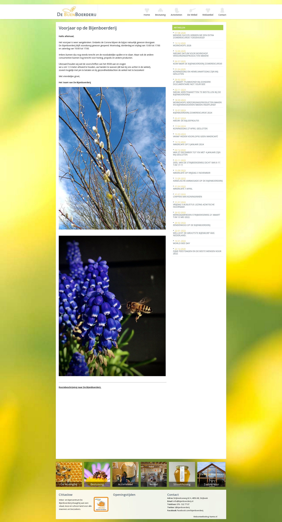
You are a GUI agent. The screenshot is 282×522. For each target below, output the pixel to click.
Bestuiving (160, 14)
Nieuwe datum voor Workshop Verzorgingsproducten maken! (190, 53)
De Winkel (192, 14)
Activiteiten (176, 14)
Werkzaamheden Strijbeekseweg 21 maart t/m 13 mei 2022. (196, 215)
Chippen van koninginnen (187, 195)
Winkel (153, 484)
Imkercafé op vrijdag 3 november (191, 171)
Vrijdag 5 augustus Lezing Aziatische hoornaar (193, 204)
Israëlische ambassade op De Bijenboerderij (198, 179)
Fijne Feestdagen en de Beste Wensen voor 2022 (197, 251)
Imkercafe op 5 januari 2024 (188, 143)
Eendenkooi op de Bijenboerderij (191, 223)
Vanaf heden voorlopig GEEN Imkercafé (195, 135)
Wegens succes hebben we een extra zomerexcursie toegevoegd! (193, 35)
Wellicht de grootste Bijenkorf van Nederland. (193, 233)
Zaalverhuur (211, 484)
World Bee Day (181, 242)
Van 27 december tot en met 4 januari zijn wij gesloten (196, 152)
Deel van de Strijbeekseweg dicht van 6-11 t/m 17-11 (196, 162)
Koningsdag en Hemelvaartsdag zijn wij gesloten (195, 71)
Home (147, 14)
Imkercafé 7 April (182, 187)
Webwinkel (207, 14)
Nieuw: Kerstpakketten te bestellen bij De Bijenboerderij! (197, 92)
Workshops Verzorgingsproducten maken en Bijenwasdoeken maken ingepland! (197, 102)
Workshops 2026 (182, 44)
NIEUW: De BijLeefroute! (186, 119)
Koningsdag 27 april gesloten (190, 127)
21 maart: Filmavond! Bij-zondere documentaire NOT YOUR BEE (192, 82)
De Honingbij (69, 484)
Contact (222, 14)
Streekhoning (181, 484)
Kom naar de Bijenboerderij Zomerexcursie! (197, 62)
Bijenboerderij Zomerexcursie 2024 (192, 111)
